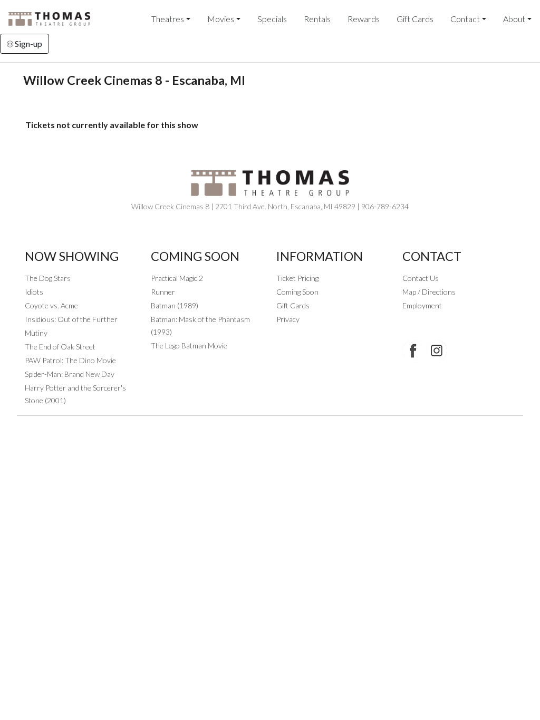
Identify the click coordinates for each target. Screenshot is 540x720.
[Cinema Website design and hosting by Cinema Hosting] (270, 423)
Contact (465, 19)
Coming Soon (297, 291)
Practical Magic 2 (177, 278)
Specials (272, 19)
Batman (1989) (174, 305)
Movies (220, 19)
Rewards (364, 19)
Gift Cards (415, 19)
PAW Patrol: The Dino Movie (70, 360)
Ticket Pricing (297, 278)
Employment (422, 305)
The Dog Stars (48, 278)
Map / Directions (429, 291)
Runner (163, 291)
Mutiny (36, 332)
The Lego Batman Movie (189, 345)
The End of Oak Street (60, 346)
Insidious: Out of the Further (71, 319)
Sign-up (27, 43)
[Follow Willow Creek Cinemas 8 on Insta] (436, 350)
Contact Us (420, 278)
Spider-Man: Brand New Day (69, 373)
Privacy (288, 319)
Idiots (34, 291)
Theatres (167, 19)
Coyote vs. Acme (51, 305)
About (514, 19)
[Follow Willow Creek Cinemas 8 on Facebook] (412, 350)
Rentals (317, 19)
